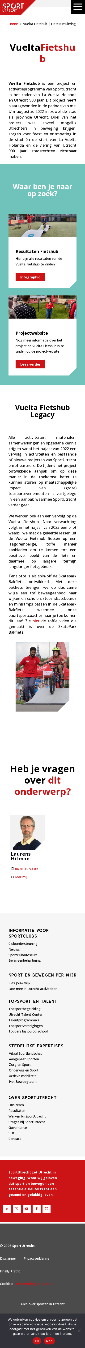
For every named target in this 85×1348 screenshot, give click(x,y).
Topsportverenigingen (25, 1026)
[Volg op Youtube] (27, 1209)
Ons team (16, 1105)
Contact (14, 1138)
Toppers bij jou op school (28, 1031)
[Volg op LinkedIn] (7, 1209)
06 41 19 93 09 (26, 868)
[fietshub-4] (42, 710)
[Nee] (79, 1330)
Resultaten (16, 1110)
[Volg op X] (17, 1209)
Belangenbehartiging (24, 960)
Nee (49, 1341)
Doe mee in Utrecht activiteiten (32, 988)
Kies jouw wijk (19, 983)
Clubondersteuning (23, 943)
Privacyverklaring (36, 1258)
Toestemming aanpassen (33, 1283)
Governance (17, 1127)
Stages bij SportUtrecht (26, 1122)
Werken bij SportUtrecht (27, 1116)
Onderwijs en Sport (23, 1070)
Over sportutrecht (32, 1097)
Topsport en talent (32, 1001)
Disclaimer (8, 1258)
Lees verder (30, 364)
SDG (11, 1133)
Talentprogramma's (23, 1020)
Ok (37, 1341)
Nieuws (14, 949)
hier (36, 620)
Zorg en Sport (20, 1064)
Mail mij (21, 877)
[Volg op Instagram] (46, 1209)
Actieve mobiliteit (22, 1076)
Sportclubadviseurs (23, 955)
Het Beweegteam (23, 1081)
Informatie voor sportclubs (28, 933)
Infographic (30, 277)
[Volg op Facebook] (37, 1209)
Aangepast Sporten (24, 1059)
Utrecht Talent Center (25, 1014)
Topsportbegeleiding (24, 1009)
